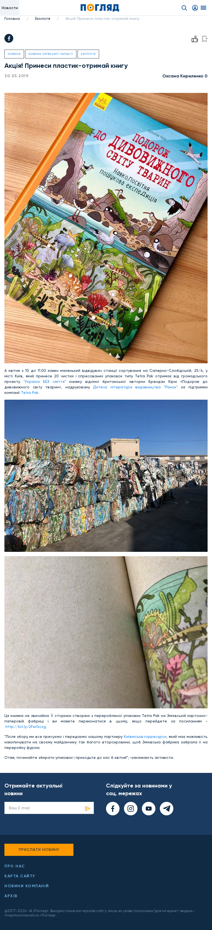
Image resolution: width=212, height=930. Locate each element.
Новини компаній (26, 886)
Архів (11, 896)
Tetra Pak (29, 392)
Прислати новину (39, 849)
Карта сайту (19, 876)
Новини (14, 53)
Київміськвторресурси (145, 736)
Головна (12, 18)
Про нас (14, 866)
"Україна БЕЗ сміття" (44, 381)
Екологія (42, 18)
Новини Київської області (50, 53)
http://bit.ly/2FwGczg (26, 726)
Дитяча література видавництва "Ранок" (135, 387)
